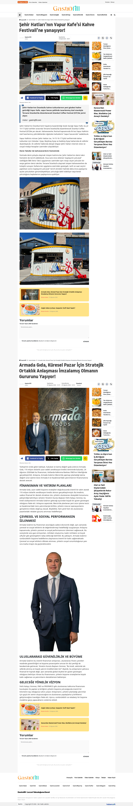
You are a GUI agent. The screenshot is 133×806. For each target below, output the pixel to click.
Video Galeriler (42, 2)
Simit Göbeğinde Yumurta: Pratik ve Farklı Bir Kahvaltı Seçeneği (107, 87)
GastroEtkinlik (78, 15)
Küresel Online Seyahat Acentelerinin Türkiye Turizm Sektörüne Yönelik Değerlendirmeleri (108, 166)
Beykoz (79, 385)
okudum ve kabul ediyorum (39, 341)
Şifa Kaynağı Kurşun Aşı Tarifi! (107, 76)
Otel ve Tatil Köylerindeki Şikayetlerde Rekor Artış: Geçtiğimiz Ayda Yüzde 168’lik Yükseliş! (107, 156)
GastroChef (66, 786)
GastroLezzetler (55, 786)
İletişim (107, 2)
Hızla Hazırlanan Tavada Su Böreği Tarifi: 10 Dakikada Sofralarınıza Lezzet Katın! (107, 66)
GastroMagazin (41, 15)
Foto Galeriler (33, 2)
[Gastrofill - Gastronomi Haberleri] (28, 777)
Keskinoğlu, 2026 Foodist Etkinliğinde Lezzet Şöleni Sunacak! (107, 518)
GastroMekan (43, 786)
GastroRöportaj (77, 786)
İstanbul (79, 383)
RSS (21, 804)
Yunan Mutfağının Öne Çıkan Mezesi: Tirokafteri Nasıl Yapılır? (107, 46)
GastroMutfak (102, 15)
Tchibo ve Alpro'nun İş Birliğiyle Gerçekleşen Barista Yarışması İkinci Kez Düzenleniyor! (103, 142)
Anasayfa (69, 777)
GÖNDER (86, 341)
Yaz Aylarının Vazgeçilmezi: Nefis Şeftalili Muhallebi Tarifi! (107, 56)
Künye (112, 2)
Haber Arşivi (111, 777)
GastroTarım (89, 15)
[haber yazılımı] (111, 804)
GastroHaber (29, 15)
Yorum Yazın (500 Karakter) (29, 324)
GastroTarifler (89, 786)
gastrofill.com (35, 120)
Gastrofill (23, 20)
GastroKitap (65, 15)
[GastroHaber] (103, 98)
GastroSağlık (54, 15)
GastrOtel (33, 786)
